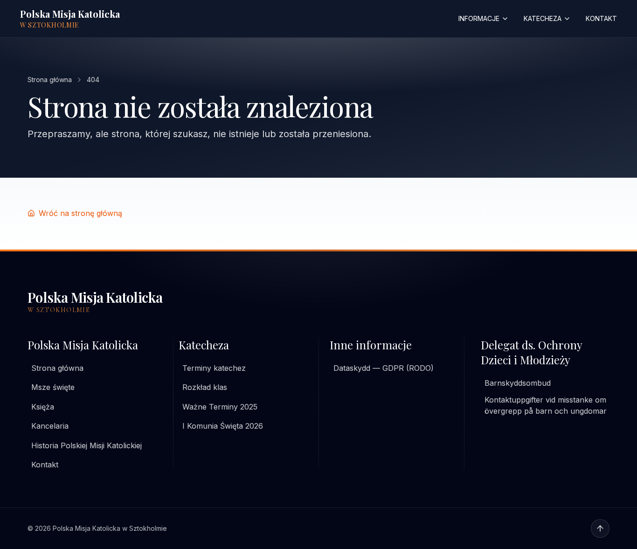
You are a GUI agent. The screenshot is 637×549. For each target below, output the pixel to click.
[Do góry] (600, 528)
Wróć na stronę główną (80, 213)
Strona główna (50, 79)
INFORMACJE (478, 18)
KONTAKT (601, 18)
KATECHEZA (542, 18)
